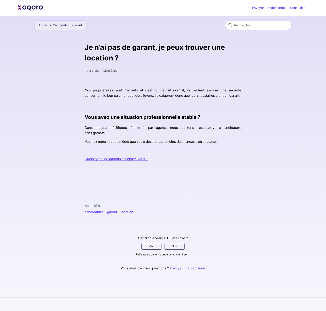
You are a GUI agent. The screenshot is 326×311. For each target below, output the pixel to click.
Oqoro (43, 25)
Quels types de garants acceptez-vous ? (116, 159)
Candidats (60, 25)
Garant (77, 25)
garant (112, 212)
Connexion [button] (297, 8)
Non (174, 246)
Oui (151, 246)
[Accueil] (30, 8)
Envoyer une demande (268, 8)
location (127, 212)
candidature (94, 212)
